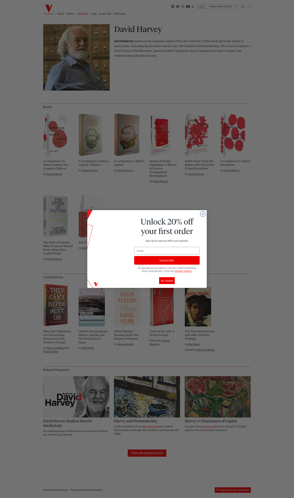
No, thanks (167, 280)
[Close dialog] (202, 214)
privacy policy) (183, 271)
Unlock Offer (167, 260)
